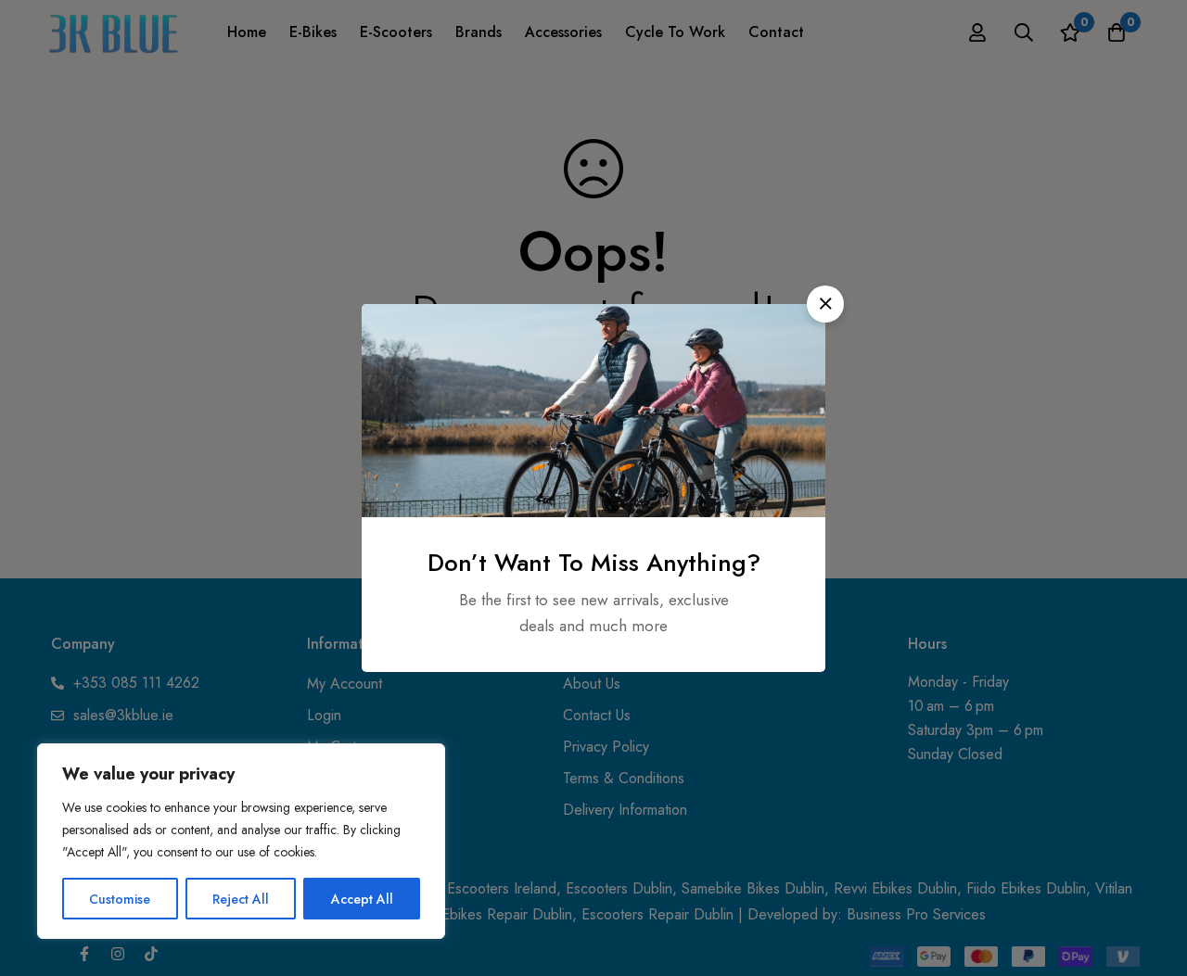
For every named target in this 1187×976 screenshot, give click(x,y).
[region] (241, 841)
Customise (119, 899)
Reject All (240, 899)
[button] (825, 304)
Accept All (362, 899)
